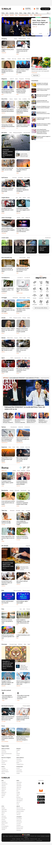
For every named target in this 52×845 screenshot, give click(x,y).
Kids (3, 590)
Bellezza (28, 58)
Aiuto (2, 797)
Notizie (3, 12)
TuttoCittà (3, 829)
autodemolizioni (4, 760)
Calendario (3, 793)
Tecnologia (4, 52)
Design (28, 257)
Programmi (21, 78)
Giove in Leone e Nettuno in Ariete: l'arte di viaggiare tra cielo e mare (23, 682)
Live (29, 357)
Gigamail (3, 790)
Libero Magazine (19, 800)
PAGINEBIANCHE (27, 836)
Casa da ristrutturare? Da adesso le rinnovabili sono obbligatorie (22, 439)
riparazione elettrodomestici (7, 753)
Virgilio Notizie (19, 782)
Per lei (28, 38)
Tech (33, 12)
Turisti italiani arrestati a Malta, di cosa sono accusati (22, 350)
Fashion (15, 98)
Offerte (15, 38)
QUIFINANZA (43, 836)
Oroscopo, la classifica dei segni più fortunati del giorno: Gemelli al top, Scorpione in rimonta (8, 664)
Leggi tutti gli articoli (45, 377)
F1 (22, 357)
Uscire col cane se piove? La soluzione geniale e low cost (8, 636)
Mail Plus (6, 15)
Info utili (18, 213)
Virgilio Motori (5, 197)
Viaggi (25, 12)
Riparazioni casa (19, 442)
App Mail (3, 795)
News (16, 78)
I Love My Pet (27, 277)
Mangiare (18, 748)
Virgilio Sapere (4, 809)
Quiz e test (27, 447)
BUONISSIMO (47, 836)
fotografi (18, 773)
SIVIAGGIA (38, 836)
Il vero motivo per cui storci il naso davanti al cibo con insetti (8, 503)
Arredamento (27, 427)
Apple (23, 217)
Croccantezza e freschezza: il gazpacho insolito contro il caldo (22, 503)
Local (3, 485)
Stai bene (3, 524)
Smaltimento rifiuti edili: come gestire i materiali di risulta (8, 738)
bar (17, 751)
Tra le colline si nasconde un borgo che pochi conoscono (23, 697)
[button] (48, 34)
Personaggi (27, 78)
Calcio (11, 357)
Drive (16, 15)
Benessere (12, 510)
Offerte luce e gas (37, 15)
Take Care (4, 510)
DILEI (36, 836)
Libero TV (18, 802)
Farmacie (23, 470)
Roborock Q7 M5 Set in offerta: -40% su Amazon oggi (22, 290)
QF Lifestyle (5, 545)
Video (37, 12)
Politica (20, 337)
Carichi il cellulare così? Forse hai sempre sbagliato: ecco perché (8, 230)
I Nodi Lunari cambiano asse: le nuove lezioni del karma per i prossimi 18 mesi (24, 668)
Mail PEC (12, 15)
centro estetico (19, 760)
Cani (20, 609)
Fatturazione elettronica (24, 15)
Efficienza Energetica (17, 132)
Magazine (4, 78)
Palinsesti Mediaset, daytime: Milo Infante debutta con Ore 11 (31, 421)
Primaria (24, 317)
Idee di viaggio (22, 297)
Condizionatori (4, 442)
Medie (28, 317)
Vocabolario (18, 825)
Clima (10, 132)
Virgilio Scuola (4, 811)
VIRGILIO (7, 836)
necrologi (3, 773)
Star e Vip (14, 58)
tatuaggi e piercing (19, 764)
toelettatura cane (5, 769)
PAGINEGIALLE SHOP (17, 836)
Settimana (20, 644)
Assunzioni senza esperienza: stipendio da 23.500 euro (22, 190)
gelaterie (18, 750)
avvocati (18, 768)
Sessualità (28, 510)
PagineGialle (4, 821)
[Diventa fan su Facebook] (39, 783)
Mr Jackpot (18, 812)
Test (29, 98)
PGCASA (22, 836)
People (9, 58)
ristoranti (18, 753)
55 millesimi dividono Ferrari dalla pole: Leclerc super (8, 210)
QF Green (4, 132)
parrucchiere (18, 759)
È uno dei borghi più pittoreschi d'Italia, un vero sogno (7, 697)
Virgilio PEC (4, 785)
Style (20, 98)
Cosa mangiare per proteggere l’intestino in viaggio (22, 523)
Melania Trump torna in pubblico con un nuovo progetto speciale (22, 330)
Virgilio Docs (4, 788)
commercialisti (19, 769)
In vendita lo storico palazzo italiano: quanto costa (7, 482)
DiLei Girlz (4, 99)
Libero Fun (18, 814)
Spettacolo (35, 26)
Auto (17, 197)
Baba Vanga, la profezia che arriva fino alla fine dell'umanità (22, 459)
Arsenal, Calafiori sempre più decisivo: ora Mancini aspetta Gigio (8, 370)
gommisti (3, 762)
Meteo (20, 12)
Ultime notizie (10, 337)
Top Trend (3, 721)
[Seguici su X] (42, 783)
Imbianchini (20, 427)
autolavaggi (4, 764)
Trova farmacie (19, 821)
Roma (5, 467)
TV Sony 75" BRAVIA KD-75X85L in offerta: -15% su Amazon (8, 290)
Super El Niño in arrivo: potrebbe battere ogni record (7, 459)
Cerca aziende (19, 818)
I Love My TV (20, 277)
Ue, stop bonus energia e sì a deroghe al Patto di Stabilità (23, 170)
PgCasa (4, 427)
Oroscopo (4, 644)
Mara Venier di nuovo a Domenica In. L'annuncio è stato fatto (20, 421)
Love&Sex (24, 98)
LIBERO (4, 836)
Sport (7, 12)
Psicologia (18, 510)
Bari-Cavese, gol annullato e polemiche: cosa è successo (22, 370)
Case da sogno (22, 257)
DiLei (3, 58)
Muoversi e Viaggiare (6, 757)
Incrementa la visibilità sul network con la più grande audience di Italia (22, 718)
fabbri (3, 755)
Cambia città (4, 470)
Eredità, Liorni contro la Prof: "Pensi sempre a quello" (40, 22)
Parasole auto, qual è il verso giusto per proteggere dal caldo (30, 250)
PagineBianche (4, 827)
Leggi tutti (28, 545)
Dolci (29, 490)
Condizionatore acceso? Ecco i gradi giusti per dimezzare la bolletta (7, 439)
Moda (17, 54)
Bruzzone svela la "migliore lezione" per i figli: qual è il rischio (8, 330)
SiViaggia (4, 297)
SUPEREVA (26, 837)
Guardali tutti (47, 237)
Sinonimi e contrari (17, 317)
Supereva (4, 447)
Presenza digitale (26, 705)
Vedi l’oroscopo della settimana (40, 307)
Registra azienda (4, 822)
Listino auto (4, 816)
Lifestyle (19, 58)
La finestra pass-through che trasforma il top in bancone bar (22, 270)
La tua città (18, 823)
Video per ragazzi (26, 590)
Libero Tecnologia (6, 217)
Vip (17, 74)
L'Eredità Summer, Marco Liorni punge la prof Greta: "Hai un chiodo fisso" (8, 91)
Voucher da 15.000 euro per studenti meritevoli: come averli (8, 190)
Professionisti (19, 766)
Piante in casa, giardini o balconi (39, 69)
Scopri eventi (18, 820)
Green (4, 156)
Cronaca (16, 337)
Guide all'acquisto (22, 38)
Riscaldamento (14, 427)
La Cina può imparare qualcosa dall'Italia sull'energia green (8, 152)
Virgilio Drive (4, 787)
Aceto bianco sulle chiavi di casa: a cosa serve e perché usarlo (6, 250)
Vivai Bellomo (34, 72)
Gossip (17, 803)
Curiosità (22, 447)
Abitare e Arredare (5, 748)
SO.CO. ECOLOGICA (5, 741)
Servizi (3, 766)
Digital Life (28, 217)
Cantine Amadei (19, 741)
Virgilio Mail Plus (4, 783)
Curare (3, 541)
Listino (28, 197)
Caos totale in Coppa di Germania (42, 248)
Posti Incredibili (5, 313)
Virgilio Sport (18, 783)
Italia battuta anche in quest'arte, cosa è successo (24, 568)
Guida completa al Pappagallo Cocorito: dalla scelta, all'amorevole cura (22, 621)
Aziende (28, 470)
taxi (2, 759)
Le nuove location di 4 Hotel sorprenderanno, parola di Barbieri (22, 482)
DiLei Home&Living (7, 257)
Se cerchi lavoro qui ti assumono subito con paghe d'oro (7, 582)
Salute (23, 510)
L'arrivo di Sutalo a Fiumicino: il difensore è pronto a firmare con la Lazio (19, 250)
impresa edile (4, 751)
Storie (29, 337)
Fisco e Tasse (27, 177)
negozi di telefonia (5, 771)
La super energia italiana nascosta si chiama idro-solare (24, 155)
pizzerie (17, 755)
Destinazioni (15, 297)
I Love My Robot (19, 293)
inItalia (17, 795)
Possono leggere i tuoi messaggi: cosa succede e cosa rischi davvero (22, 230)
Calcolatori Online (19, 828)
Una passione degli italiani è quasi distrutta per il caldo (8, 564)
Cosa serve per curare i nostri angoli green (40, 70)
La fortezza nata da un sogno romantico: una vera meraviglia (8, 310)
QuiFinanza (5, 177)
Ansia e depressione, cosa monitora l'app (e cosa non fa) (8, 538)
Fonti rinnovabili (27, 132)
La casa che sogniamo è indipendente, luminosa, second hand (22, 111)
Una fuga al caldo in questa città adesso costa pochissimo (23, 310)
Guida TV (12, 78)
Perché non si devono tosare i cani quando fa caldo (7, 621)
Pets (3, 609)
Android (18, 217)
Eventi (18, 470)
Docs (31, 15)
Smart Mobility (4, 817)
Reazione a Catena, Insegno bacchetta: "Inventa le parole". (21, 91)
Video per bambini (17, 590)
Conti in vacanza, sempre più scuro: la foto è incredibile (22, 71)
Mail (2, 15)
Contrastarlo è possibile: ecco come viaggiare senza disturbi (23, 210)
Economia (12, 12)
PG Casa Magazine (5, 826)
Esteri (25, 337)
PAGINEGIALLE (11, 836)
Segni (29, 644)
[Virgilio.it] (6, 9)
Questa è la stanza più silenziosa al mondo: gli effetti (7, 270)
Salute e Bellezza (20, 757)
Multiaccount (4, 792)
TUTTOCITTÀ (32, 836)
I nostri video (5, 237)
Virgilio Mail (4, 782)
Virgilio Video (18, 787)
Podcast (28, 609)
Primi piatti (17, 490)
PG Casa (3, 824)
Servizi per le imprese (7, 705)
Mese (25, 644)
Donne (16, 12)
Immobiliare (20, 177)
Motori (29, 12)
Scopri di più (35, 75)
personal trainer (19, 771)
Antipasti (11, 490)
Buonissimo (5, 490)
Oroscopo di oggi (13, 644)
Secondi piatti (23, 490)
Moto (20, 197)
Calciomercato (17, 357)
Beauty (11, 98)
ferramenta (4, 750)
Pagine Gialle (5, 746)
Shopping (3, 807)
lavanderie (4, 768)
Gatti (24, 609)
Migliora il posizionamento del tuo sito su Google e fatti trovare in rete (8, 718)
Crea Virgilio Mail (45, 8)
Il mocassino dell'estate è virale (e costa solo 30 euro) (22, 51)
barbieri (17, 762)
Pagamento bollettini (20, 811)
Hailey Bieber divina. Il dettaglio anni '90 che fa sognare (7, 71)
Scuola (3, 317)
